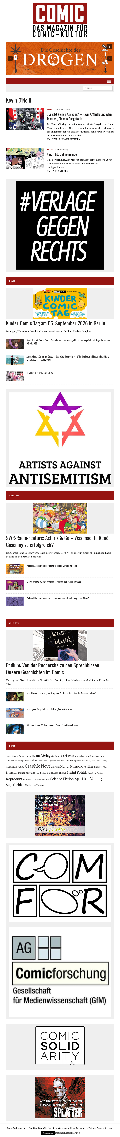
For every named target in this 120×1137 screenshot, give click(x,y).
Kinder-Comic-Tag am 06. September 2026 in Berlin (55, 323)
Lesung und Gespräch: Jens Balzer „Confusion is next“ (50, 709)
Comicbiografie (96, 755)
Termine (12, 280)
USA (34, 785)
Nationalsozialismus (56, 772)
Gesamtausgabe (15, 766)
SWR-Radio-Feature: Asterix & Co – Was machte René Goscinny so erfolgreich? (57, 541)
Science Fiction (62, 779)
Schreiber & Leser (41, 779)
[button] (60, 58)
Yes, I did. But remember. (62, 154)
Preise (90, 773)
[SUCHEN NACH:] (98, 87)
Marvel (29, 772)
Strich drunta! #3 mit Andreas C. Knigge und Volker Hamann (53, 582)
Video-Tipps (14, 622)
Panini (71, 772)
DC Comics (39, 761)
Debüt (46, 761)
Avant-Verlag (41, 755)
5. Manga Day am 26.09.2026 (39, 372)
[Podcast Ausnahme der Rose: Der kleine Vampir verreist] (15, 572)
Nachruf (43, 773)
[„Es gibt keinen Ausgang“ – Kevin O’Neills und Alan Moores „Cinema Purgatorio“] (25, 127)
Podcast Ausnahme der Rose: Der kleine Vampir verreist (51, 565)
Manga (21, 772)
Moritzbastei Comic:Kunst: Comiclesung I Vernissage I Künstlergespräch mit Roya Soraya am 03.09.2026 (68, 342)
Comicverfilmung (14, 760)
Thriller (28, 785)
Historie (56, 766)
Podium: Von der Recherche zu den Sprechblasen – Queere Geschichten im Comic (54, 668)
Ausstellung (25, 756)
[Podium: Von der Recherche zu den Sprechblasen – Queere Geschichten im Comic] (60, 659)
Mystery (36, 773)
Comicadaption (80, 756)
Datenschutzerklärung (67, 1132)
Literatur (12, 772)
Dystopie (52, 760)
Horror (65, 766)
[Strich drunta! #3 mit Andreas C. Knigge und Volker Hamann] (15, 588)
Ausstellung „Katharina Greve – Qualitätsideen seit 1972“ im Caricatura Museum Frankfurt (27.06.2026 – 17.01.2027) (67, 358)
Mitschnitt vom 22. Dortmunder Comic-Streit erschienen (52, 725)
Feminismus (96, 760)
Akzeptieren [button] (48, 1133)
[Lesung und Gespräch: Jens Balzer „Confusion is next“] (15, 715)
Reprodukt (14, 779)
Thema (50, 150)
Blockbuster (55, 756)
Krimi (96, 766)
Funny (104, 760)
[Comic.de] (60, 20)
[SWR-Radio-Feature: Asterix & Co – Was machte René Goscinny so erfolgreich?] (60, 531)
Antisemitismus (12, 756)
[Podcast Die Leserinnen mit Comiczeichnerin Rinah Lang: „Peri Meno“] (15, 604)
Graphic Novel (38, 766)
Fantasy (86, 760)
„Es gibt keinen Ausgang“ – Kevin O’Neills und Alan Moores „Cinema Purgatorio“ (79, 116)
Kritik (50, 109)
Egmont (77, 760)
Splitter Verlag (88, 778)
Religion (100, 773)
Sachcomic (27, 779)
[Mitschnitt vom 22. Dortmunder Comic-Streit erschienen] (15, 731)
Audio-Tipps (14, 495)
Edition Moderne (65, 760)
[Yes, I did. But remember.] (25, 168)
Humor (75, 766)
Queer (94, 773)
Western (40, 785)
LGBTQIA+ (103, 767)
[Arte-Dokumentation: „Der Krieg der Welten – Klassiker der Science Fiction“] (15, 699)
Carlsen (66, 755)
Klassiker (87, 766)
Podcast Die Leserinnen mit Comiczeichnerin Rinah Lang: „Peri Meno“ (57, 598)
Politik (82, 772)
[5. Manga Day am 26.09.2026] (15, 379)
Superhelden (15, 784)
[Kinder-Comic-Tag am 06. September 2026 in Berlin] (60, 316)
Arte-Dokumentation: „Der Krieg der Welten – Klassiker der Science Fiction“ (61, 693)
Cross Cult (29, 760)
